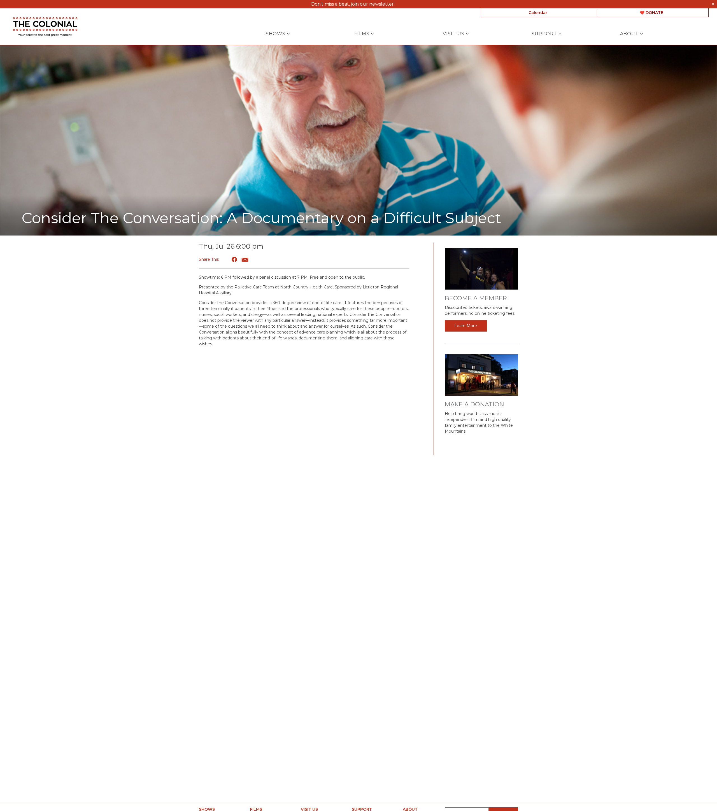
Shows (276, 33)
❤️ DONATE (651, 12)
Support (545, 33)
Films (362, 33)
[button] (234, 259)
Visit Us (454, 33)
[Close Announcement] (713, 4)
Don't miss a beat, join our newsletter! (353, 4)
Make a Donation (474, 404)
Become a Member (476, 298)
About (630, 33)
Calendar (538, 12)
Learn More (465, 325)
